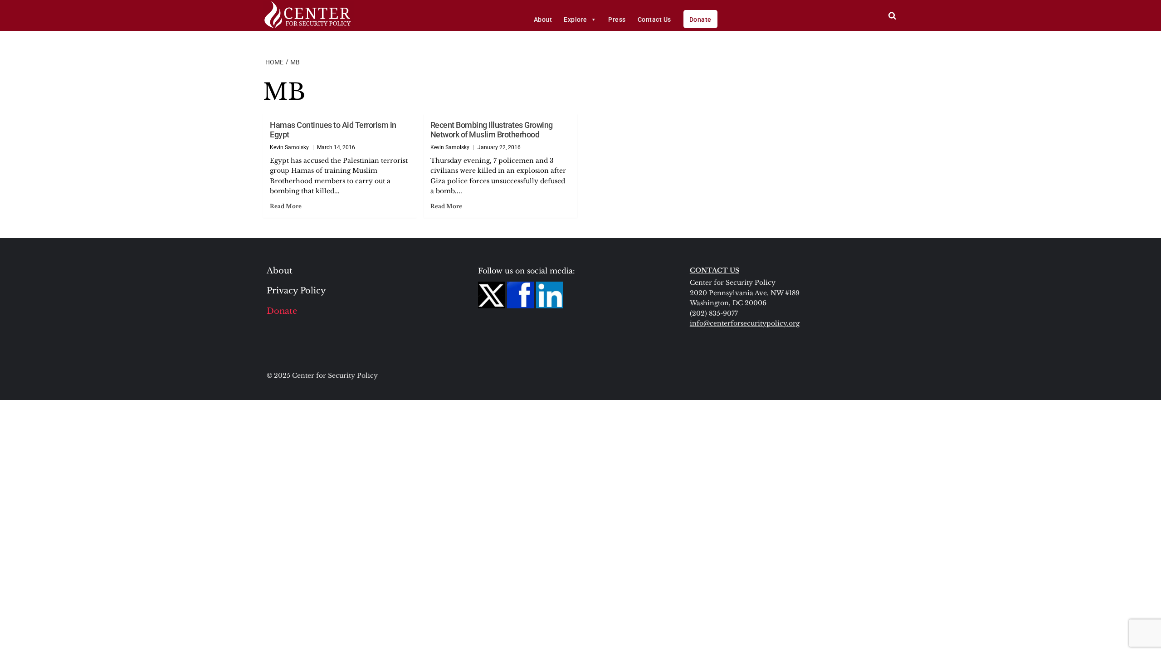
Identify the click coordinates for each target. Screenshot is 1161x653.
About (543, 19)
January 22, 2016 (499, 147)
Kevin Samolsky (289, 147)
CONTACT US (714, 270)
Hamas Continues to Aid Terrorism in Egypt (333, 129)
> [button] (892, 16)
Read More (286, 206)
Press (617, 19)
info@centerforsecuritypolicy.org (745, 323)
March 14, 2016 (336, 147)
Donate (700, 19)
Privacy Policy (296, 291)
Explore (575, 19)
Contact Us (654, 19)
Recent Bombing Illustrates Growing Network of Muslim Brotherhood (491, 129)
